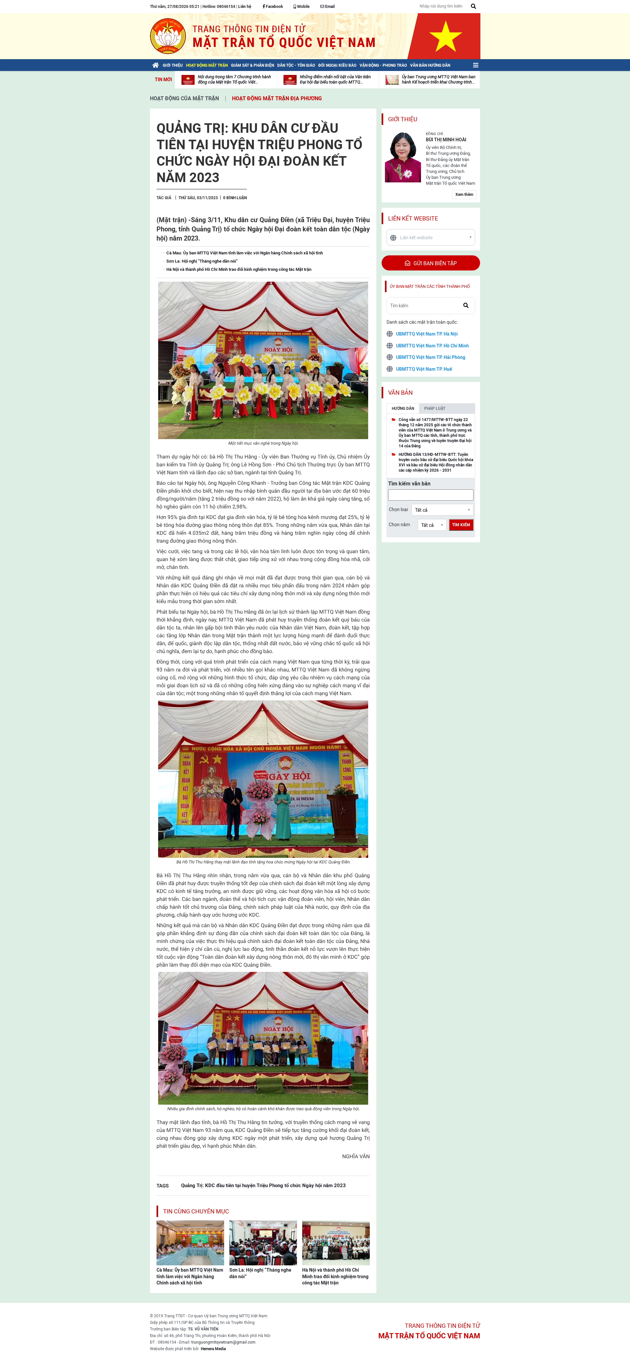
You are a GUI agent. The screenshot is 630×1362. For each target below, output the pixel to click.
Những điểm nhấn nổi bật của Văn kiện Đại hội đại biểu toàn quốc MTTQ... (335, 79)
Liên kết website (413, 218)
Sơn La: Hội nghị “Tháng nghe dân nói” (260, 1273)
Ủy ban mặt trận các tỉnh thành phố (430, 286)
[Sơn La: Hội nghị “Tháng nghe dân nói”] (263, 1242)
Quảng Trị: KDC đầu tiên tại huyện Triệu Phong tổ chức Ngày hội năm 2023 (263, 1185)
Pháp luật (434, 408)
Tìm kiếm (461, 525)
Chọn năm (399, 524)
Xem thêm (464, 194)
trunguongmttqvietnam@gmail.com (223, 1342)
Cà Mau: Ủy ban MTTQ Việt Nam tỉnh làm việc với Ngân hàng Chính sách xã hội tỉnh (190, 1276)
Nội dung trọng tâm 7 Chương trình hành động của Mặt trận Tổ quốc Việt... (234, 79)
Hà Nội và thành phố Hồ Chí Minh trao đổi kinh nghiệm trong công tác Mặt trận (335, 1276)
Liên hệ (244, 6)
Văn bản (400, 392)
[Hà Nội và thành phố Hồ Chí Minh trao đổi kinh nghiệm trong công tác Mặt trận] (336, 1242)
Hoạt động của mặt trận (184, 98)
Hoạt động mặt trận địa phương (277, 98)
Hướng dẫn (403, 408)
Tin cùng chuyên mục (196, 1211)
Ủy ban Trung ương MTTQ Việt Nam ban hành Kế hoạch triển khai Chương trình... (438, 79)
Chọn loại (398, 509)
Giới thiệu (402, 119)
